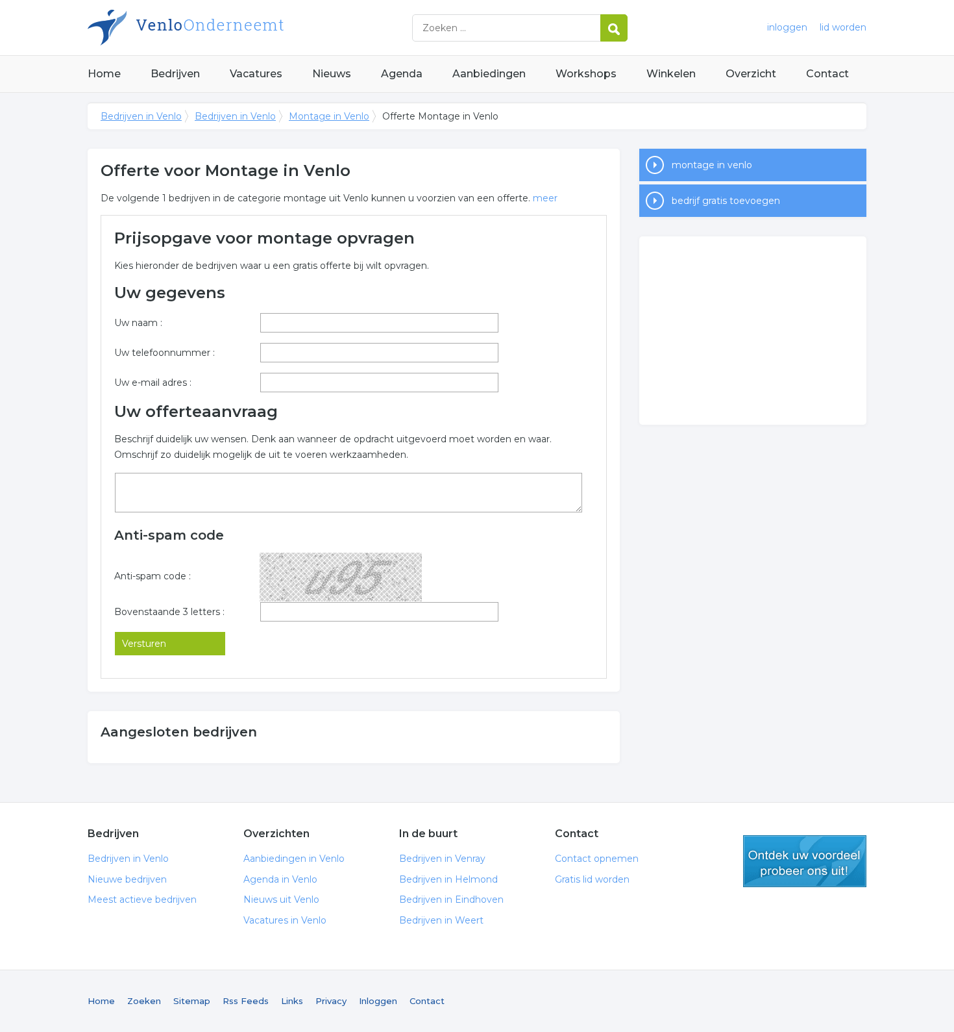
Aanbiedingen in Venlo (294, 858)
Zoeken (144, 1001)
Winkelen (671, 74)
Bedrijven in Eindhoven (451, 899)
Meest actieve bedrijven (142, 899)
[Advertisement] (752, 330)
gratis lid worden (804, 861)
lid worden (843, 27)
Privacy (331, 1001)
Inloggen (378, 1001)
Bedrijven (175, 74)
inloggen (787, 27)
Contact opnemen (597, 858)
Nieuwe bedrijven (127, 879)
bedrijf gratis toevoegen (726, 201)
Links (292, 1001)
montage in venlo (712, 165)
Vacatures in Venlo (284, 920)
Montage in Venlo (329, 116)
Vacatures (256, 74)
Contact (827, 74)
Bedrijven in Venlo (250, 27)
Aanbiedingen (489, 74)
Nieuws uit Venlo (281, 899)
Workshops (586, 74)
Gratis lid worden (592, 879)
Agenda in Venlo (280, 879)
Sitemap (191, 1001)
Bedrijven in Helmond (448, 879)
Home (104, 74)
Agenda (401, 74)
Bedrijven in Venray (442, 858)
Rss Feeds (246, 1001)
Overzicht (751, 74)
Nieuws (331, 74)
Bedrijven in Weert (441, 920)
